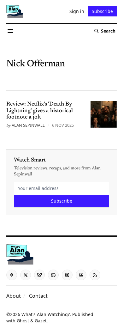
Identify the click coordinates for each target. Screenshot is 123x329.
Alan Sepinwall (28, 125)
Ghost (23, 321)
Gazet (41, 321)
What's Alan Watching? (45, 314)
